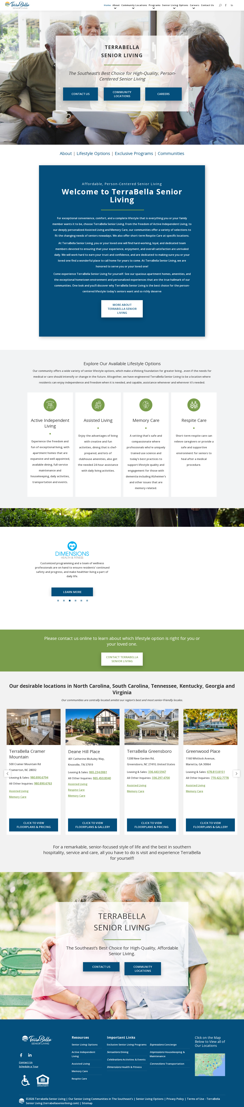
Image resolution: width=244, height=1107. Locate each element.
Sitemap (86, 1103)
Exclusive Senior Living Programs (127, 1044)
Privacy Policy (175, 1099)
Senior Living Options (85, 1044)
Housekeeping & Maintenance (167, 1054)
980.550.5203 (220, 778)
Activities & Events (126, 1059)
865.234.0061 (39, 772)
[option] (72, 567)
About (66, 153)
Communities (171, 153)
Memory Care (145, 420)
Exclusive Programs (134, 153)
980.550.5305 (216, 772)
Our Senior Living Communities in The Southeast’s (100, 1099)
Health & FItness (124, 1067)
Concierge (163, 1044)
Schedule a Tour (28, 1066)
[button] (7, 773)
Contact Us (26, 1062)
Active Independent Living (50, 423)
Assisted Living (98, 420)
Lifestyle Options (93, 153)
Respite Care (193, 420)
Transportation (167, 1063)
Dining (117, 1052)
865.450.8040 (43, 778)
